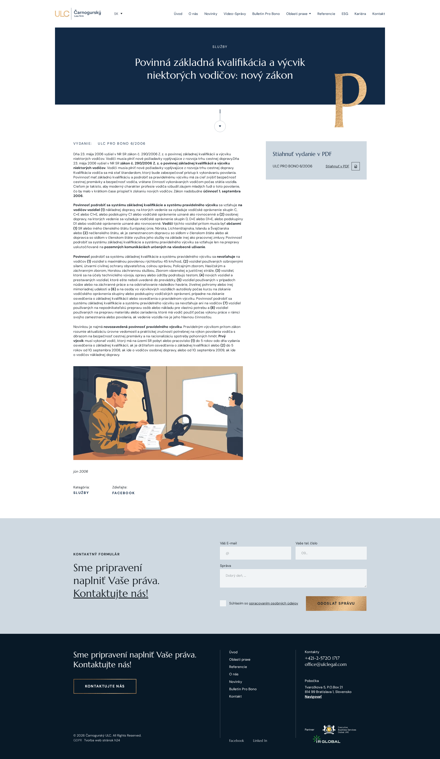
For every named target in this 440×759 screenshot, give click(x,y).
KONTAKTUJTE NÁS (105, 686)
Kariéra (360, 13)
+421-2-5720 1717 (322, 658)
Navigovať (313, 696)
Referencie (326, 13)
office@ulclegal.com (326, 664)
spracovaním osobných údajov (273, 603)
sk (116, 13)
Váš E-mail (228, 543)
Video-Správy (235, 13)
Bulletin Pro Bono (266, 13)
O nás (193, 13)
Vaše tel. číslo (306, 543)
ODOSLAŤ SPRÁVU (336, 603)
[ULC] (78, 14)
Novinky (210, 13)
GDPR (77, 740)
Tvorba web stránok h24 (102, 740)
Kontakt (378, 13)
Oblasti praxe (297, 13)
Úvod (178, 13)
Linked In (260, 740)
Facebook (123, 493)
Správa (225, 566)
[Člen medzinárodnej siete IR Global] (326, 739)
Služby (81, 493)
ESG (345, 13)
